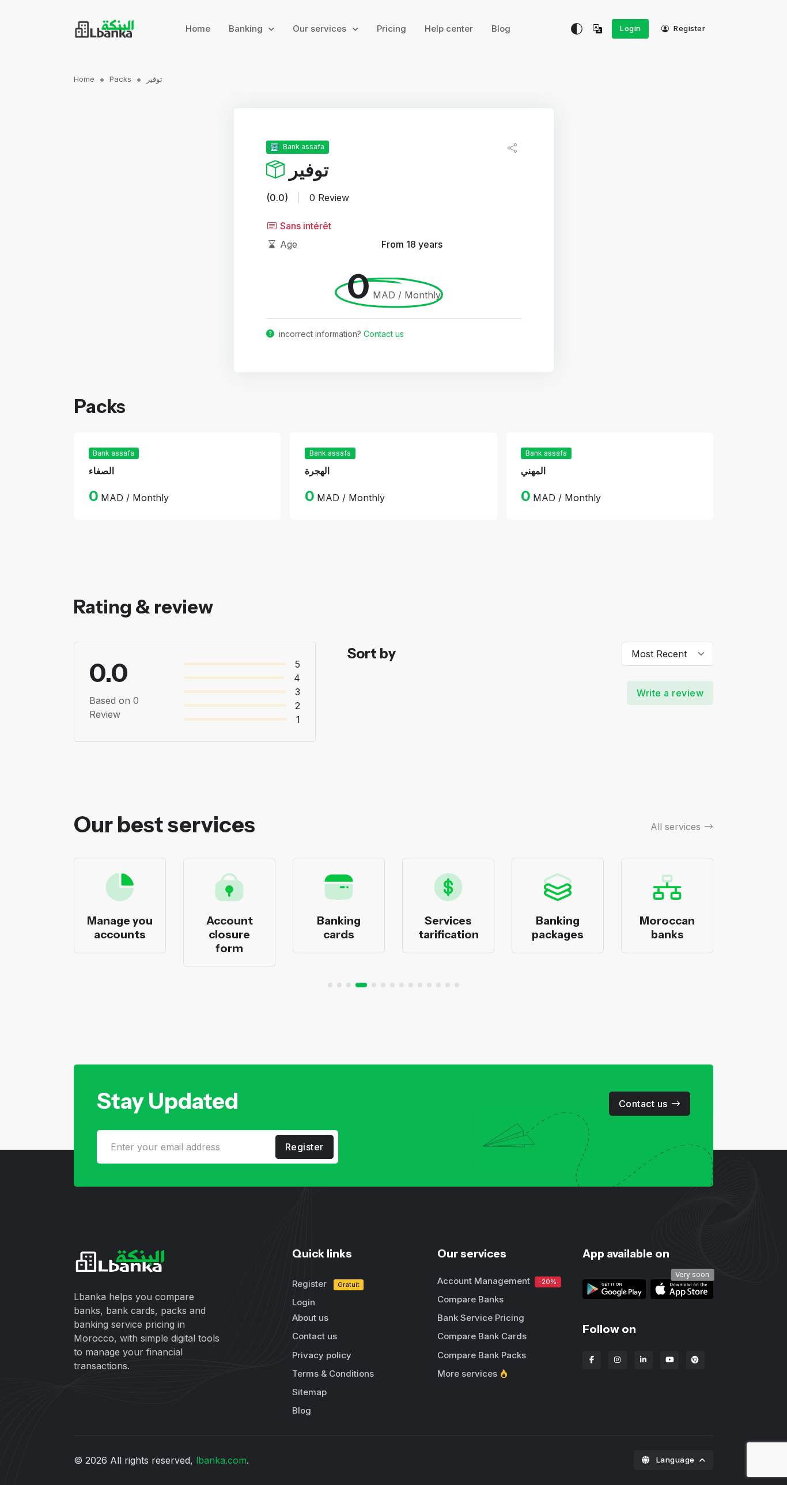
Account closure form (229, 934)
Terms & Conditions (333, 1373)
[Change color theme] (577, 29)
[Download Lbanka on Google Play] (613, 1288)
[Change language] (600, 29)
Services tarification (448, 927)
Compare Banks (470, 1299)
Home (198, 28)
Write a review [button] (670, 693)
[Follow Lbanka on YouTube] (669, 1360)
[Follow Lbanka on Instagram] (617, 1360)
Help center (449, 28)
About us (310, 1317)
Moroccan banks (667, 927)
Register (689, 28)
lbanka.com (221, 1460)
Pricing (391, 28)
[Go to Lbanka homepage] (104, 29)
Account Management (497, 1280)
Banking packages (558, 927)
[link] (681, 1288)
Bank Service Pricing (480, 1317)
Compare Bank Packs (481, 1355)
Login (630, 28)
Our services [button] (321, 28)
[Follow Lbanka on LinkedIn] (643, 1360)
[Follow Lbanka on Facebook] (591, 1360)
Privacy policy (321, 1355)
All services (675, 826)
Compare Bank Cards (482, 1336)
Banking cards (339, 927)
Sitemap (309, 1391)
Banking (247, 28)
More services (467, 1373)
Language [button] (675, 1459)
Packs (120, 79)
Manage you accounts (120, 927)
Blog (500, 28)
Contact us (384, 334)
